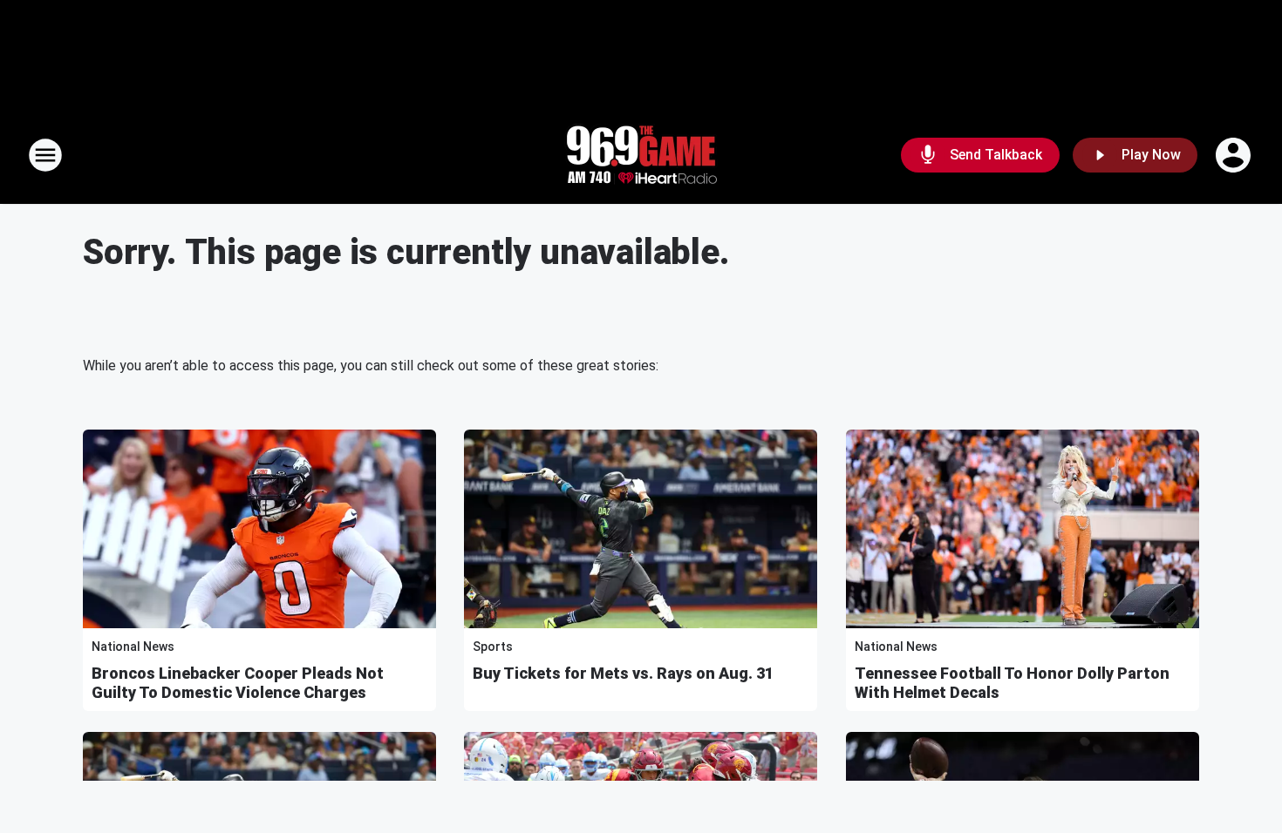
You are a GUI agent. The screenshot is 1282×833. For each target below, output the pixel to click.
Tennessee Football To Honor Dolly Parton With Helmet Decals (1012, 682)
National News (133, 647)
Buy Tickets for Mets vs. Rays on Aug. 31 (623, 673)
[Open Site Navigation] (45, 155)
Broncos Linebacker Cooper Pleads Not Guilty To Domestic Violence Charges (238, 682)
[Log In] (1235, 155)
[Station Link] (641, 155)
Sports (493, 647)
